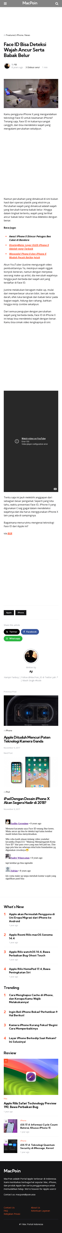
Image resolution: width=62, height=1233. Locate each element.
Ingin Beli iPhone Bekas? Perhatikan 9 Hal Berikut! (33, 1013)
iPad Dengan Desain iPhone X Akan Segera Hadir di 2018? (27, 800)
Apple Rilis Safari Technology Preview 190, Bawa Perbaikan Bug (30, 1105)
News (27, 35)
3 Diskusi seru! (33, 67)
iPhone (20, 35)
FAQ (6, 1210)
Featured (10, 35)
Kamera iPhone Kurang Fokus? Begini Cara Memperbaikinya (33, 1026)
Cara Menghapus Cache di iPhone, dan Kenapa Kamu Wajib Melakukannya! (31, 998)
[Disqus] (31, 855)
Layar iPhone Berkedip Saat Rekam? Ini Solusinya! (32, 1039)
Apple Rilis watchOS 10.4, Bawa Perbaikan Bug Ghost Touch (29, 953)
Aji (15, 64)
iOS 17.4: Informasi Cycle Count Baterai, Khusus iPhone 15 (39, 1126)
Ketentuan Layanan (40, 1210)
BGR (10, 533)
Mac (5, 1098)
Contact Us (9, 1207)
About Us (35, 1207)
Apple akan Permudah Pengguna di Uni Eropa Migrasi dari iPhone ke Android (32, 917)
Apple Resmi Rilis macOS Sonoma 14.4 (31, 936)
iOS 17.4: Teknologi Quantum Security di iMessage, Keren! (37, 1146)
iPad (8, 792)
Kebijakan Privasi (12, 1213)
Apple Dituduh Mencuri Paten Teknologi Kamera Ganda (27, 739)
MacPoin (29, 3)
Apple (9, 612)
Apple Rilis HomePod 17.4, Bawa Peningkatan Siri (29, 970)
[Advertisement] (31, 18)
